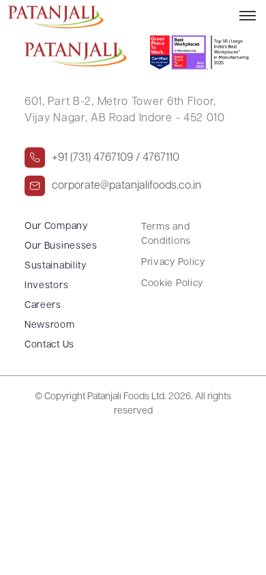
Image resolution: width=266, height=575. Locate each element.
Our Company (56, 226)
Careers (43, 305)
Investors (46, 286)
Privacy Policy (173, 263)
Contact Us (49, 345)
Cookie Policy (172, 284)
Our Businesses (61, 246)
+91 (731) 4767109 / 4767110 (115, 158)
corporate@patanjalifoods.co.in (126, 186)
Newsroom (50, 325)
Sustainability (56, 266)
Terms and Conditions (166, 234)
